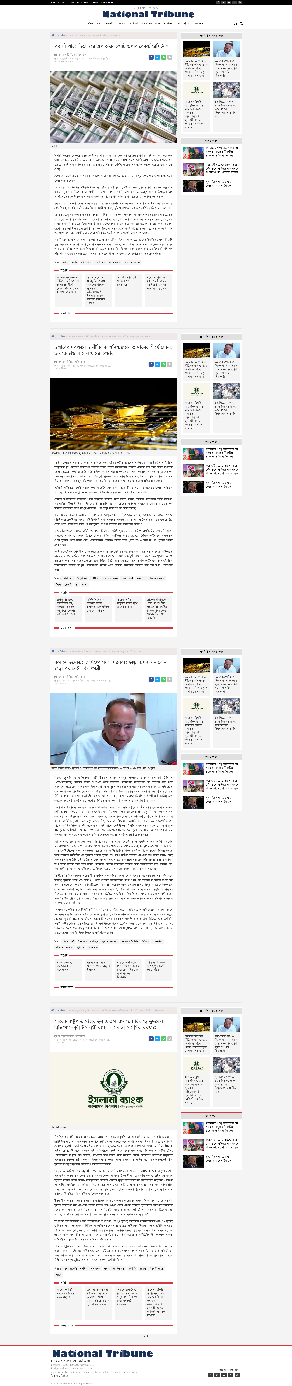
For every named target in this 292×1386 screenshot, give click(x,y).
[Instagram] (234, 2)
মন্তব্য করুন (67, 313)
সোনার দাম (68, 578)
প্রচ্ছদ (91, 23)
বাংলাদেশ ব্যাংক (132, 262)
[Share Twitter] (157, 57)
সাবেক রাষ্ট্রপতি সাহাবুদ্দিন (75, 1269)
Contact (70, 2)
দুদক (106, 1269)
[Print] (169, 57)
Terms (95, 2)
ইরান (58, 584)
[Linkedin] (229, 2)
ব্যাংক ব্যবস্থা (115, 262)
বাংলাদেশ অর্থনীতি (64, 947)
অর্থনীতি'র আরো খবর (211, 36)
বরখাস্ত (142, 1269)
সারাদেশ (133, 23)
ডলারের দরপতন (110, 578)
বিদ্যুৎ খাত (93, 947)
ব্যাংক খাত (86, 262)
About (61, 2)
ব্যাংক (65, 262)
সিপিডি (145, 941)
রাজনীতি (110, 23)
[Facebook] (218, 2)
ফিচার (178, 23)
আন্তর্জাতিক (146, 23)
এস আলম (96, 1269)
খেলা (157, 23)
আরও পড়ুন (211, 141)
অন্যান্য (198, 23)
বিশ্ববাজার (82, 578)
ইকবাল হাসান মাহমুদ (88, 941)
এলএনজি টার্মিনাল (130, 941)
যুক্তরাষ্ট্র (68, 584)
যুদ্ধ (76, 584)
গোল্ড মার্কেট (127, 578)
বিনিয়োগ (141, 578)
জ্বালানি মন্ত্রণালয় (109, 941)
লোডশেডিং (158, 941)
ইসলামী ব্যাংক (156, 1269)
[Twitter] (223, 2)
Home (52, 2)
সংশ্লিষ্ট (64, 270)
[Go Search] (241, 24)
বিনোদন (167, 23)
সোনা (84, 584)
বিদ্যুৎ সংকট (68, 941)
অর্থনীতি (122, 23)
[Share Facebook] (151, 57)
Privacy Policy (83, 2)
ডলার (74, 262)
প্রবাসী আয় (100, 262)
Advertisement (107, 2)
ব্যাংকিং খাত (118, 1269)
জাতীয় (100, 23)
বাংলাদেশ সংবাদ (157, 578)
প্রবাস (187, 23)
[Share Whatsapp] (163, 57)
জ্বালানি (80, 947)
